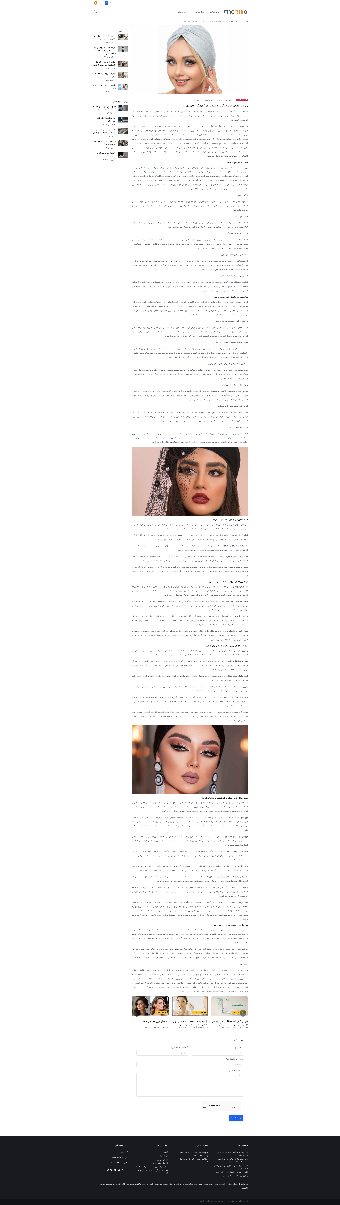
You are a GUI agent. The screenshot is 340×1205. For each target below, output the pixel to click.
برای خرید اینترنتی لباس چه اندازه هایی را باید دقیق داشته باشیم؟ (105, 50)
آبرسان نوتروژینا (162, 1156)
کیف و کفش (140, 1184)
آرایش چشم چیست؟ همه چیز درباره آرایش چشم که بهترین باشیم (230, 1023)
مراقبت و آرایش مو (154, 1184)
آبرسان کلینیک (162, 1152)
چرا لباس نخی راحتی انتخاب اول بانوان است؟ (193, 1161)
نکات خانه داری (119, 1184)
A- (110, 3)
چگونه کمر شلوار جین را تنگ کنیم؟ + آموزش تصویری (104, 108)
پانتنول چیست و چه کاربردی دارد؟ (104, 87)
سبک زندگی (199, 12)
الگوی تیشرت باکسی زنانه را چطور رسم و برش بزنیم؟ (105, 37)
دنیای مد (130, 1184)
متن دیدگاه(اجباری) (235, 1070)
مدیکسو (243, 2)
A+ (102, 3)
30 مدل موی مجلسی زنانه (195, 1021)
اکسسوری (244, 1188)
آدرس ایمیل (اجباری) (179, 1047)
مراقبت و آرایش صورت (172, 1184)
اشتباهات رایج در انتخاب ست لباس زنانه (104, 75)
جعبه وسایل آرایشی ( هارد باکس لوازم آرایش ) (153, 1172)
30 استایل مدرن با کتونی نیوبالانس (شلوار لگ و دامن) (104, 131)
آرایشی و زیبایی (183, 12)
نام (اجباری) (238, 1047)
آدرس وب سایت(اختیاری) (233, 1059)
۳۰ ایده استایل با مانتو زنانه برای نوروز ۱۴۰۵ (105, 143)
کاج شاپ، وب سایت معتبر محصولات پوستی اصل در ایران (193, 1154)
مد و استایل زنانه (205, 1184)
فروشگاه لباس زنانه (160, 1163)
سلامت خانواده (106, 1184)
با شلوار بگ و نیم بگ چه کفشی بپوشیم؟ (106, 155)
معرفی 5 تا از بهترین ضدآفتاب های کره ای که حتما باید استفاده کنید (151, 1023)
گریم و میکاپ (157, 167)
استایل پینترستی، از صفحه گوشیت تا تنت (152, 1166)
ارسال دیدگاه (236, 1117)
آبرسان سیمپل (162, 1159)
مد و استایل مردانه (190, 1184)
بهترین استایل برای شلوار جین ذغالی (106, 120)
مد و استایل (215, 12)
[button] (95, 12)
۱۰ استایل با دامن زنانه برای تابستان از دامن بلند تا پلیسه (104, 64)
